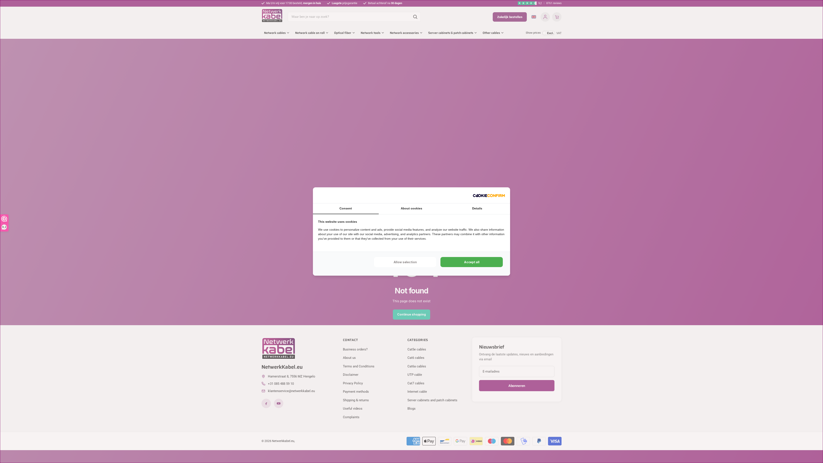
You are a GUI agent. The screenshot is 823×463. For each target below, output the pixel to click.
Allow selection (405, 262)
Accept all (471, 262)
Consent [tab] (345, 208)
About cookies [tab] (411, 208)
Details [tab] (477, 208)
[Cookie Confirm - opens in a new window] (489, 195)
